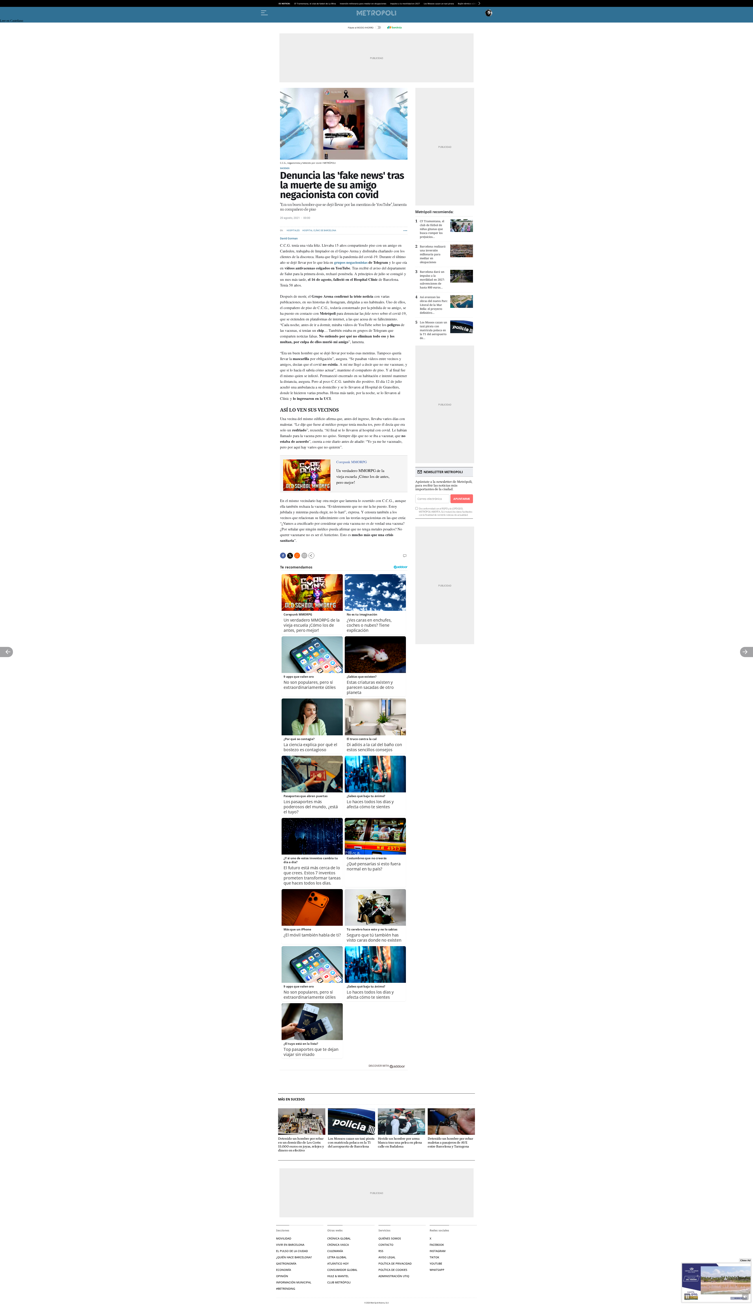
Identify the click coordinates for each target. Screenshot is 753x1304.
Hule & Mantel (338, 1276)
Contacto (385, 1245)
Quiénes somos (389, 1238)
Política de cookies (392, 1270)
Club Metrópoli (339, 1282)
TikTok (434, 1257)
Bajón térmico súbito (468, 3)
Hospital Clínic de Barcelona (319, 230)
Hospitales (293, 230)
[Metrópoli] (376, 12)
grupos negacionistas (350, 262)
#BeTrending (285, 1288)
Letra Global (336, 1257)
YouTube (436, 1263)
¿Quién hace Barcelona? (294, 1257)
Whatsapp (437, 1270)
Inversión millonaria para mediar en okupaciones (363, 3)
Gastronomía (286, 1263)
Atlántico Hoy (338, 1263)
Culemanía (335, 1251)
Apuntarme (461, 499)
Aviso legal (386, 1257)
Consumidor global (342, 1270)
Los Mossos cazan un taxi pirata (439, 3)
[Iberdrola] (394, 27)
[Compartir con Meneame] (297, 555)
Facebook (437, 1245)
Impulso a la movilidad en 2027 (405, 3)
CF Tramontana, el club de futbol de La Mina (315, 3)
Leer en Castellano (11, 20)
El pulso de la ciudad (292, 1251)
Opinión (282, 1276)
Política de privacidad (395, 1263)
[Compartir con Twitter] (290, 556)
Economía (283, 1270)
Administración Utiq (393, 1276)
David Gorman (289, 238)
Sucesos (284, 168)
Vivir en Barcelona (290, 1245)
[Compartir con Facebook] (283, 555)
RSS (380, 1251)
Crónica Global (339, 1238)
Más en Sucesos (291, 1099)
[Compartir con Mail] (304, 555)
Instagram (438, 1251)
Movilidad (283, 1238)
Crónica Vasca (338, 1245)
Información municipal (293, 1282)
